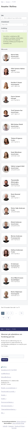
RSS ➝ (2, 413)
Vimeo (22, 426)
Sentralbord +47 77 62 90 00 (9, 370)
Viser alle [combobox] (4, 24)
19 (3, 318)
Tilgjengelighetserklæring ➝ (8, 409)
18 (21, 313)
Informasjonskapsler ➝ (7, 406)
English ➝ (3, 398)
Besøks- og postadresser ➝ (9, 388)
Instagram (11, 426)
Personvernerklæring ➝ (7, 402)
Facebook (17, 426)
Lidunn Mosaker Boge (18, 423)
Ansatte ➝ (3, 395)
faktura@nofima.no (6, 377)
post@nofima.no (5, 373)
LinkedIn (5, 426)
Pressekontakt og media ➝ (8, 391)
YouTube (14, 428)
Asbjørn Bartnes (21, 421)
